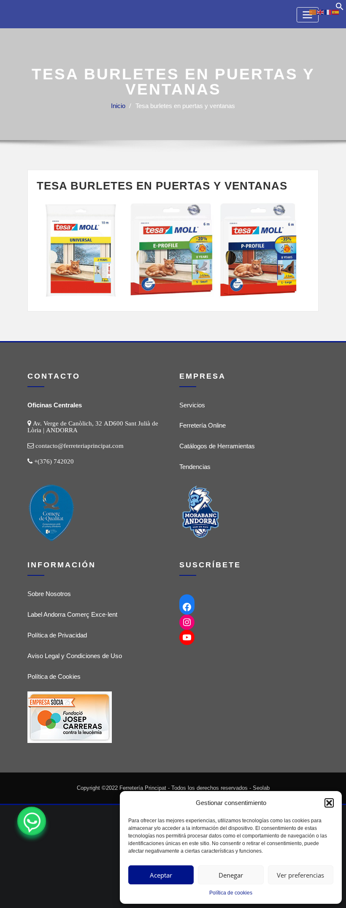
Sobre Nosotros (49, 593)
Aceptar (161, 875)
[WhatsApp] (31, 821)
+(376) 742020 (54, 461)
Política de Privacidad (57, 635)
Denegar (231, 875)
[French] (328, 11)
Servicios (192, 405)
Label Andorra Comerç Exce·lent (72, 614)
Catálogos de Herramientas (217, 446)
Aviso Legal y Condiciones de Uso (74, 655)
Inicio (118, 105)
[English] (320, 11)
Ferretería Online (202, 425)
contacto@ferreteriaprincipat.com (79, 445)
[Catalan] (313, 11)
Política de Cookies (54, 676)
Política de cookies (230, 893)
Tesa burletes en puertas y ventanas (185, 105)
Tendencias (195, 466)
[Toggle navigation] (308, 14)
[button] (329, 803)
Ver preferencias (300, 875)
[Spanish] (336, 11)
